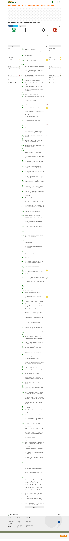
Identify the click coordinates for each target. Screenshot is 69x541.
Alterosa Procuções (29, 520)
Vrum (18, 520)
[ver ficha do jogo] (47, 35)
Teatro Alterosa (28, 521)
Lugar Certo (19, 521)
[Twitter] (56, 514)
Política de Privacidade (6, 536)
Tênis (25, 5)
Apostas (19, 5)
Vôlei (22, 5)
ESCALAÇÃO (11, 46)
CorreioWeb (19, 522)
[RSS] (59, 514)
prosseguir (63, 535)
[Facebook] (55, 514)
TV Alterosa (10, 524)
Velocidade (34, 5)
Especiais (52, 5)
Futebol (9, 5)
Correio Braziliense (11, 521)
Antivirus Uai (28, 527)
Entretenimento (19, 525)
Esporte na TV (14, 5)
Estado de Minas (10, 518)
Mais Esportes (43, 5)
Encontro (9, 527)
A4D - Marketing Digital (30, 522)
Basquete (29, 5)
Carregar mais (34, 507)
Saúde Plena (19, 526)
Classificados (19, 527)
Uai (17, 518)
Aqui (8, 520)
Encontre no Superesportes (53, 2)
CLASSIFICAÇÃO (13, 82)
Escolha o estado (57, 2)
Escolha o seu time (60, 2)
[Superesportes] (9, 515)
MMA (38, 5)
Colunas (48, 5)
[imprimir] (59, 26)
